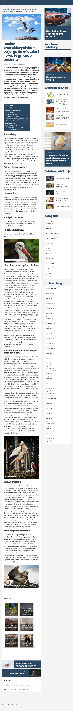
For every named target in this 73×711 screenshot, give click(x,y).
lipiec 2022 (49, 353)
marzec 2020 (50, 413)
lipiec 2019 (49, 428)
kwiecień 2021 (50, 386)
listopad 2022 (50, 346)
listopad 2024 (50, 301)
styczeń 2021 (50, 391)
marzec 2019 (50, 438)
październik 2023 (51, 321)
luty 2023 (48, 341)
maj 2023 (49, 333)
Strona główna (7, 9)
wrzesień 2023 (50, 323)
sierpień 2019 (50, 426)
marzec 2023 (50, 338)
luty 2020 (48, 416)
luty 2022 (48, 363)
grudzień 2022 (50, 343)
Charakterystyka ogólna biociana (17, 119)
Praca (48, 256)
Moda (48, 241)
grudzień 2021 (50, 368)
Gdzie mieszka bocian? (13, 110)
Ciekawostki (49, 223)
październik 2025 (51, 288)
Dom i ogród (50, 226)
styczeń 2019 (50, 441)
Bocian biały (10, 108)
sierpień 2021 (50, 376)
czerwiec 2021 (50, 381)
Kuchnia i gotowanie (52, 236)
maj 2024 (49, 306)
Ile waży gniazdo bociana (14, 127)
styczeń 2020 (50, 418)
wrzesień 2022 (50, 351)
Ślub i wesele (50, 263)
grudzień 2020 (50, 393)
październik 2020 (51, 398)
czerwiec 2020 (50, 406)
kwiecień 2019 (50, 436)
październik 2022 (51, 348)
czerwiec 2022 (50, 356)
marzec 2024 (50, 308)
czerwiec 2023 (50, 331)
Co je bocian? (10, 112)
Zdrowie (48, 273)
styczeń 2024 (50, 313)
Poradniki (49, 253)
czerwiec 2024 (50, 303)
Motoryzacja (50, 243)
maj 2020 (49, 408)
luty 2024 (48, 311)
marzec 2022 (50, 361)
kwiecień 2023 (50, 336)
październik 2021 (51, 371)
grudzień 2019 (50, 421)
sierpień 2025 (50, 293)
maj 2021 (48, 383)
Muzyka (48, 246)
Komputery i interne (52, 233)
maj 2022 (49, 358)
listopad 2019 (50, 423)
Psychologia (49, 258)
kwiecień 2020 (50, 411)
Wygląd (48, 271)
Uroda (48, 268)
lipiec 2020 (49, 403)
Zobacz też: (17, 129)
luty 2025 (48, 296)
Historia (48, 228)
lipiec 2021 (49, 378)
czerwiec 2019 (50, 431)
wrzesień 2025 (50, 291)
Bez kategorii (50, 221)
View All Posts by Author (10, 689)
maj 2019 (48, 433)
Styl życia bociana (12, 114)
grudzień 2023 (50, 316)
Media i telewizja (51, 238)
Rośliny (48, 261)
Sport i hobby (50, 266)
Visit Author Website (23, 689)
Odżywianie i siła (11, 125)
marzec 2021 (50, 388)
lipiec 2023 (49, 328)
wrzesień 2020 (50, 401)
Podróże (48, 251)
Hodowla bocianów (12, 117)
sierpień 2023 (50, 326)
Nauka (48, 248)
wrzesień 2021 (50, 373)
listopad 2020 (50, 396)
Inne (47, 231)
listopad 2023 (50, 318)
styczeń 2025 (50, 298)
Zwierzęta (16, 9)
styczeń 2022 (50, 366)
